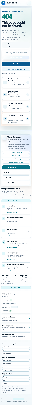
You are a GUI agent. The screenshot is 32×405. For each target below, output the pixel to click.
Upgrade (5, 367)
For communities (7, 370)
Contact (5, 383)
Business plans (7, 363)
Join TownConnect (11, 167)
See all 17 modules (16, 287)
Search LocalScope (16, 57)
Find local (8, 177)
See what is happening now (16, 69)
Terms (4, 380)
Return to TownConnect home (16, 201)
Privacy (5, 377)
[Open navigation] (29, 3)
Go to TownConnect (16, 64)
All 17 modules (7, 353)
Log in (7, 172)
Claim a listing (10, 182)
